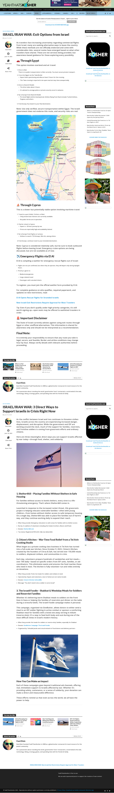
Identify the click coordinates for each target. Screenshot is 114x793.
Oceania (57, 13)
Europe (29, 13)
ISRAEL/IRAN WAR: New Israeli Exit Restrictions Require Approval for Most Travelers (57, 765)
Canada (65, 13)
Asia (22, 13)
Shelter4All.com (29, 529)
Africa (15, 13)
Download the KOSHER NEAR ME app (57, 25)
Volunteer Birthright (77, 9)
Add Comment (20, 370)
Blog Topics (91, 13)
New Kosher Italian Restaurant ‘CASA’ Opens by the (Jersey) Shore (48, 366)
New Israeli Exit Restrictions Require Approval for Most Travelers (45, 302)
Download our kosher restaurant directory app (80, 790)
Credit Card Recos (47, 9)
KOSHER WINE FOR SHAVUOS (98, 137)
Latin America (46, 13)
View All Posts (77, 378)
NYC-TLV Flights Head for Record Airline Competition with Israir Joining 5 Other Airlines (75, 722)
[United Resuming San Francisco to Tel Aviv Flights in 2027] (63, 366)
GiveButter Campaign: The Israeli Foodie (37, 625)
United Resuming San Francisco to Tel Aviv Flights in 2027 (76, 365)
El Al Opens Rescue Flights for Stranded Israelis (37, 297)
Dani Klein (8, 49)
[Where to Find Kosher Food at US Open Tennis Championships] (8, 366)
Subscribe (28, 9)
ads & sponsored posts (70, 776)
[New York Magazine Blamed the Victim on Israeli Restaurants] (35, 721)
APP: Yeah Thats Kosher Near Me (62, 9)
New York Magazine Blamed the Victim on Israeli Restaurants (49, 720)
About (4, 9)
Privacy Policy (61, 790)
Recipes (82, 13)
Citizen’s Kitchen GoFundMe (33, 580)
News (12, 31)
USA (72, 13)
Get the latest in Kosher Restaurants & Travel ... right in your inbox (57, 18)
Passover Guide (38, 9)
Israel (37, 13)
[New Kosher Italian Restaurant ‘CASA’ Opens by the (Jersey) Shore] (35, 366)
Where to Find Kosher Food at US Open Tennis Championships (20, 366)
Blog (4, 31)
